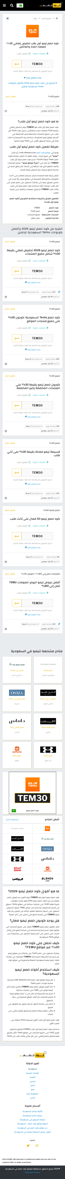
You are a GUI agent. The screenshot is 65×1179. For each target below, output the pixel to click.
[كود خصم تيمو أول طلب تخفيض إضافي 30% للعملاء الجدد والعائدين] (32, 793)
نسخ (17, 64)
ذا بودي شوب (16, 675)
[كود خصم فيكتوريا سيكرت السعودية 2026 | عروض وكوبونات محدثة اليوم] (48, 664)
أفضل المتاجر (52, 819)
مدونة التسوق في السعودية (32, 1120)
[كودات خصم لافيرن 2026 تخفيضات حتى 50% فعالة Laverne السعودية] (48, 721)
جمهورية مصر (32, 1094)
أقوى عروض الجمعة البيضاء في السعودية (32, 1132)
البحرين (32, 1081)
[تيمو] (32, 31)
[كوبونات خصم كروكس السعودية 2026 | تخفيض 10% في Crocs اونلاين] (17, 879)
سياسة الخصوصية (32, 1172)
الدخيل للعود (48, 703)
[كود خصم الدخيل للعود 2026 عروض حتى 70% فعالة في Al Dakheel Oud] (48, 692)
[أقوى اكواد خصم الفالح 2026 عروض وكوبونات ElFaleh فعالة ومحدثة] (17, 869)
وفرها (17, 760)
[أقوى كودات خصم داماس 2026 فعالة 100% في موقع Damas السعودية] (17, 721)
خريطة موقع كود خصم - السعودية (32, 1124)
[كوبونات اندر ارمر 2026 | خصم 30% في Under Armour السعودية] (48, 749)
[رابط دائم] (59, 292)
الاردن (32, 1098)
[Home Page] (51, 5)
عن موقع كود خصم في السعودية (32, 1128)
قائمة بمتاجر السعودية (32, 1111)
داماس (17, 732)
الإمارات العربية (32, 1073)
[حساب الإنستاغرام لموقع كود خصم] (36, 1145)
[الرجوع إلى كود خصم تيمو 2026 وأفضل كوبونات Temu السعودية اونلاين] (8, 19)
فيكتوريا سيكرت (48, 675)
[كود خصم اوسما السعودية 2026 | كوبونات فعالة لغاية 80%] (17, 692)
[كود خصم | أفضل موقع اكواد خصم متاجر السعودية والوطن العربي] (57, 18)
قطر (32, 1089)
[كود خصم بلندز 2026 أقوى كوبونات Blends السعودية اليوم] (47, 879)
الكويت (32, 1077)
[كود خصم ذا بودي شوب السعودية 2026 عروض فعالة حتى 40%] (17, 664)
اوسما (17, 703)
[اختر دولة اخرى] (20, 5)
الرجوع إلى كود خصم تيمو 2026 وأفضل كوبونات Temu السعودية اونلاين (32, 85)
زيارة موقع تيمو (33, 78)
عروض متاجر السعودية (32, 1115)
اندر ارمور (48, 760)
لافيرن (48, 732)
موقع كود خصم (43, 152)
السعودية (32, 1069)
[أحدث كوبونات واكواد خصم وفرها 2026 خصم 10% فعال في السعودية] (17, 749)
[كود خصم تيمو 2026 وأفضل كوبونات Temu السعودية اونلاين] (47, 828)
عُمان (32, 1085)
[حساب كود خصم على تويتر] (28, 1145)
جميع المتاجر (47, 18)
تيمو (36, 18)
